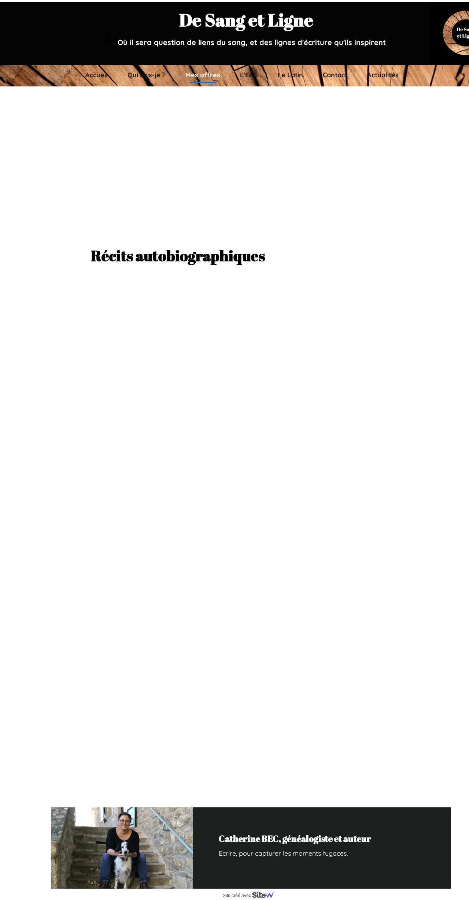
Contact (335, 75)
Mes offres (202, 75)
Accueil (96, 75)
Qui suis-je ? (147, 75)
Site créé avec (237, 895)
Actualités (383, 75)
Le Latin (290, 75)
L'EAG (249, 75)
